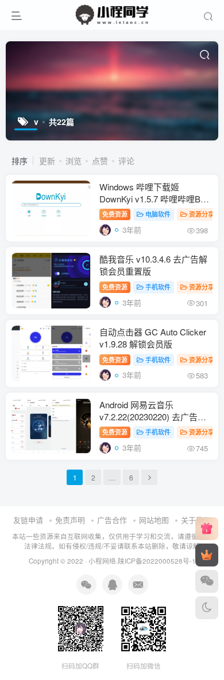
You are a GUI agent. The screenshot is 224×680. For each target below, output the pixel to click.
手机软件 (158, 286)
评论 (126, 160)
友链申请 (28, 519)
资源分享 (201, 213)
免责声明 (70, 519)
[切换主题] (206, 607)
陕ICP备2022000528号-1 (157, 560)
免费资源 (115, 213)
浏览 (73, 160)
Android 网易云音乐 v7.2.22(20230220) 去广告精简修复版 (152, 416)
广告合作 (112, 519)
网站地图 (154, 519)
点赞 (100, 160)
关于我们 (196, 519)
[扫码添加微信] (206, 581)
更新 (47, 160)
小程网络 (102, 560)
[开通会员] (206, 555)
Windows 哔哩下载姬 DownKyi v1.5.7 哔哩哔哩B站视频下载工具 (154, 199)
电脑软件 (158, 213)
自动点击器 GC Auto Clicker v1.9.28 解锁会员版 (152, 338)
